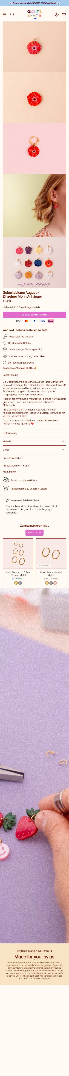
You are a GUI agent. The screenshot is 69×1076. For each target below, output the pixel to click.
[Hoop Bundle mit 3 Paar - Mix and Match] (18, 554)
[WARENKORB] (64, 14)
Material (7, 441)
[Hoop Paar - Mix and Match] (51, 554)
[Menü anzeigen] (4, 14)
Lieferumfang (10, 433)
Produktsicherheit (12, 458)
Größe (6, 449)
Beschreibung (10, 374)
